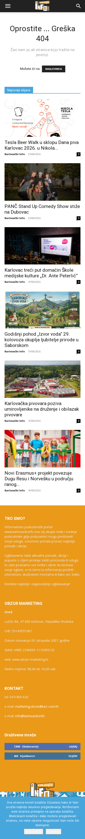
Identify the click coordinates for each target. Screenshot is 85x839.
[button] (7, 6)
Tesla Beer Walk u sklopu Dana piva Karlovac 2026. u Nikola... (42, 145)
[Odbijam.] (79, 818)
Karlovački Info (15, 154)
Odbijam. (53, 831)
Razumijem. (33, 831)
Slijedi (72, 756)
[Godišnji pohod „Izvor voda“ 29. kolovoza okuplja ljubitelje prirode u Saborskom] (42, 309)
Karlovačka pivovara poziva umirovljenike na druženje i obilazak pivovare (42, 409)
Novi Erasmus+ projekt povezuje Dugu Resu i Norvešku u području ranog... (39, 478)
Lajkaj (73, 746)
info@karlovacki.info (30, 716)
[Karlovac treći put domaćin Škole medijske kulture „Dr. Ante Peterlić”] (42, 245)
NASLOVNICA (53, 69)
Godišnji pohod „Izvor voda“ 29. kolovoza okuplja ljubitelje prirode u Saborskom (41, 339)
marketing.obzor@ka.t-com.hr (37, 706)
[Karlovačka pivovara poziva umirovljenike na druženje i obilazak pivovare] (42, 379)
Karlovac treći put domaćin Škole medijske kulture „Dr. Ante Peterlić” (41, 272)
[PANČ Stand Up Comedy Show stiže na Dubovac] (42, 181)
